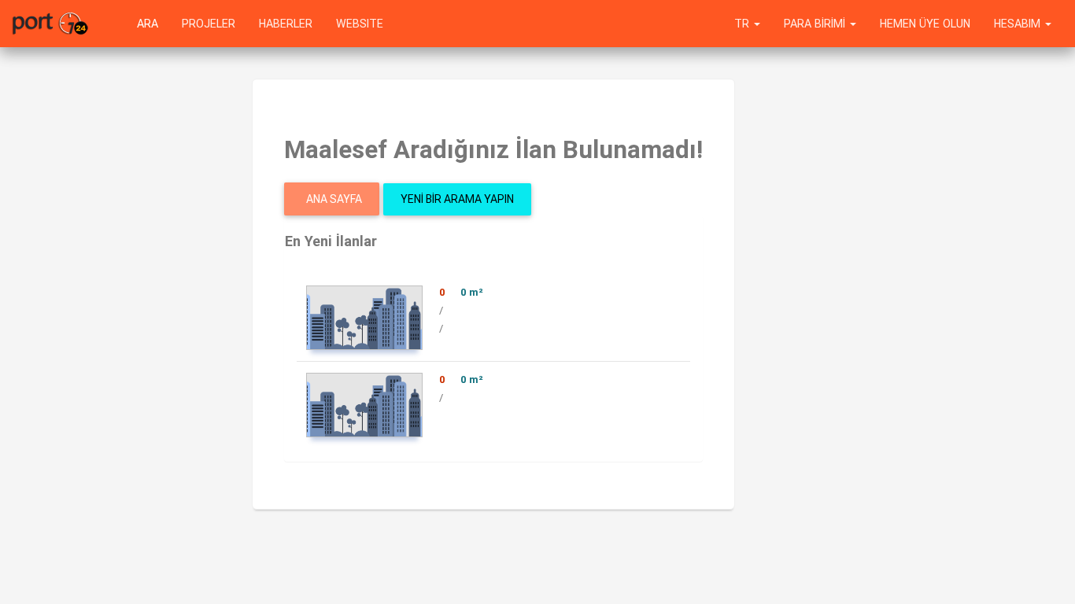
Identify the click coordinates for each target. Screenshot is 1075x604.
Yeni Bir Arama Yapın (457, 199)
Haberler (285, 24)
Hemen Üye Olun (925, 24)
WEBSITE (359, 24)
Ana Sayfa (334, 199)
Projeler (208, 24)
